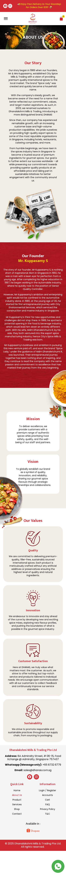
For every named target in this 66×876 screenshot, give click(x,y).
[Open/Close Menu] (5, 18)
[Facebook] (5, 6)
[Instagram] (10, 6)
